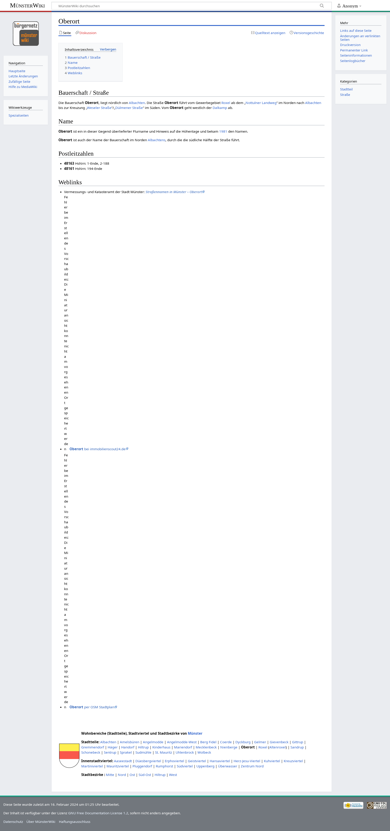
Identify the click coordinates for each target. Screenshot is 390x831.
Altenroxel (277, 747)
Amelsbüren (129, 742)
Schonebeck (90, 752)
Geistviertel (197, 761)
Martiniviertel (92, 766)
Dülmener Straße (129, 107)
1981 (223, 131)
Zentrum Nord (252, 766)
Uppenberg (205, 766)
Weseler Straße (99, 107)
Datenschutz (13, 821)
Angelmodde (153, 742)
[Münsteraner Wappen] (69, 755)
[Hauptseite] (25, 33)
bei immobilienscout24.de (97, 449)
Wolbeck (204, 752)
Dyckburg (243, 742)
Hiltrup (143, 747)
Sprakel (126, 752)
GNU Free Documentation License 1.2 (98, 813)
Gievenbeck (279, 742)
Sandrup (297, 747)
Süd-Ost (145, 774)
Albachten (137, 102)
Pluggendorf (142, 766)
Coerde (226, 742)
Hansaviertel (220, 761)
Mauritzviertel (118, 766)
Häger (113, 747)
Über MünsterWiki (40, 821)
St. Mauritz (163, 752)
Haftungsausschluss (74, 821)
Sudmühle (143, 752)
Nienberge (228, 747)
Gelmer (260, 742)
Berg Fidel (208, 742)
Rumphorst (164, 766)
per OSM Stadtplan (92, 707)
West (173, 774)
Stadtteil (346, 89)
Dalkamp (220, 107)
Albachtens (156, 140)
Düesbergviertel (148, 761)
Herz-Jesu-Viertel (247, 761)
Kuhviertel (272, 761)
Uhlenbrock (185, 752)
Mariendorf (183, 747)
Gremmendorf (92, 747)
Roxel (225, 102)
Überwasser (227, 766)
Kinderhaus (161, 747)
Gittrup (297, 742)
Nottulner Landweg (261, 102)
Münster (195, 733)
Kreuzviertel (293, 761)
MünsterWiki (27, 5)
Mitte (110, 774)
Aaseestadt (123, 761)
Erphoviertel (174, 761)
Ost (132, 774)
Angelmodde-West (182, 742)
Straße (345, 94)
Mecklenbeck (206, 747)
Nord (122, 774)
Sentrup (110, 752)
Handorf (127, 747)
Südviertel (185, 766)
